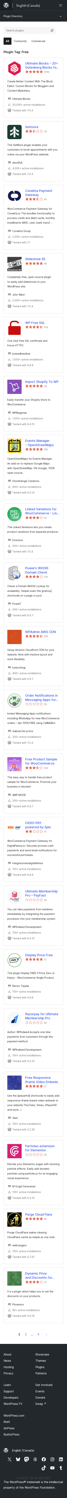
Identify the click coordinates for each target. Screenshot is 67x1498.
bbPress (9, 1428)
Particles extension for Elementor (39, 1148)
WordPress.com (14, 1415)
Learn (7, 1385)
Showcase (42, 1354)
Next (46, 1334)
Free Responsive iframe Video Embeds (41, 1080)
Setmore (31, 127)
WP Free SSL (35, 323)
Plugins (39, 1367)
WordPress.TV (13, 1404)
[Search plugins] (52, 30)
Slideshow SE (35, 259)
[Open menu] (61, 5)
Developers (11, 1397)
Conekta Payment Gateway (38, 193)
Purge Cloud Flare (38, 1214)
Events (39, 1391)
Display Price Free (39, 955)
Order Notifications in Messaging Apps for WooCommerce (41, 698)
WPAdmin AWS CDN (40, 632)
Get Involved (44, 1385)
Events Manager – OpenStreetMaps (39, 443)
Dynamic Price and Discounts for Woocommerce (38, 1276)
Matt (7, 1422)
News (7, 1360)
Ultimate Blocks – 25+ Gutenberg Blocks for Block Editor (41, 65)
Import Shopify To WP (42, 382)
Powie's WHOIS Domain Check (36, 570)
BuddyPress (11, 1434)
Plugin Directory (13, 16)
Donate (40, 1397)
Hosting (9, 1367)
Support (9, 1391)
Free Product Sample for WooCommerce (41, 761)
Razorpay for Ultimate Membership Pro (41, 1016)
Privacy (8, 1373)
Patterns (41, 1373)
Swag (40, 1404)
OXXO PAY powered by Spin (38, 825)
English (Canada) (23, 1450)
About (7, 1354)
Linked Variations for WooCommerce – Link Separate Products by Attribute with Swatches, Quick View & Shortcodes (42, 511)
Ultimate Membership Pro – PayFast (41, 893)
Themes (40, 1360)
